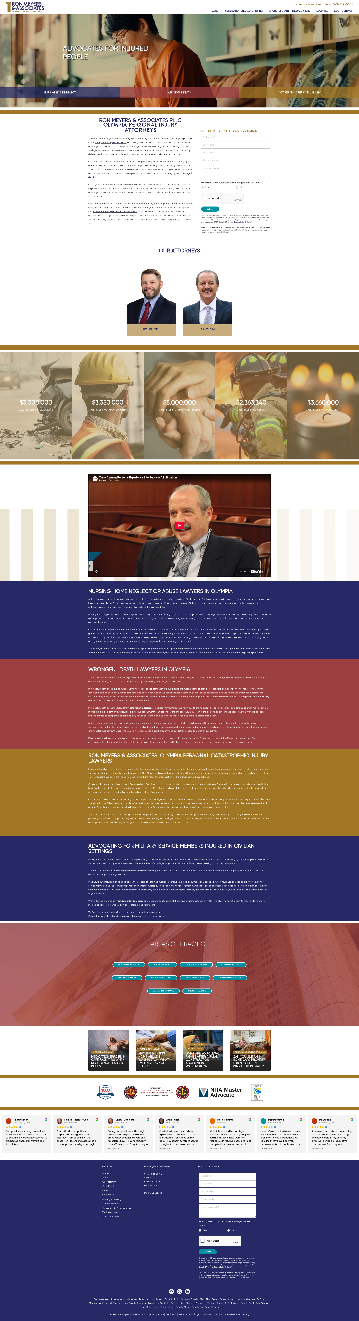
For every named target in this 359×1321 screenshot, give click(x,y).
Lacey (125, 1303)
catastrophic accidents (141, 708)
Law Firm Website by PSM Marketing (231, 1314)
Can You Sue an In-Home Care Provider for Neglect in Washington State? (249, 1061)
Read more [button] (113, 1148)
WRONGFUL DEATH (179, 92)
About (216, 11)
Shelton (116, 1303)
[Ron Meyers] (207, 293)
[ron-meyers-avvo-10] (105, 1092)
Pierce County (212, 1307)
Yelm (202, 1299)
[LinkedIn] (187, 1291)
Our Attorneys (109, 1182)
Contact (347, 11)
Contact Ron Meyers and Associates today (115, 212)
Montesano (95, 1303)
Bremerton (200, 1303)
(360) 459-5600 (342, 4)
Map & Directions (153, 1193)
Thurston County (159, 1307)
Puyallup (195, 1299)
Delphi (251, 1303)
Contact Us (108, 1195)
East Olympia (263, 1303)
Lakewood (153, 1303)
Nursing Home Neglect (113, 1200)
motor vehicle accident (134, 871)
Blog (336, 11)
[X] (179, 1291)
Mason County (191, 1307)
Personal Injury (300, 11)
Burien (220, 1303)
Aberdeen (251, 1299)
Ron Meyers (208, 329)
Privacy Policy (239, 222)
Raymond (107, 1303)
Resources (322, 11)
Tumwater (142, 1303)
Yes (207, 187)
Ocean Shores (227, 1299)
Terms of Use (184, 1314)
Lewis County (176, 1307)
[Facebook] (171, 1291)
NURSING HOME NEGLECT (60, 92)
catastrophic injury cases (130, 901)
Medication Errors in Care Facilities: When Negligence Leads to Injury (108, 1061)
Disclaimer (171, 1314)
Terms (249, 222)
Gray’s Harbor (178, 1303)
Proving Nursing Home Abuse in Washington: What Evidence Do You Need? (153, 1060)
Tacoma (211, 1303)
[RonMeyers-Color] (25, 7)
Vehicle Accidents (111, 1212)
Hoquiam (240, 1299)
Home (105, 1173)
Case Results (108, 1186)
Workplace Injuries (111, 1217)
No (241, 187)
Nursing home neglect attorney (244, 11)
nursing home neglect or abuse (110, 143)
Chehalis (190, 1303)
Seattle (132, 1303)
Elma (208, 1299)
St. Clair (228, 1303)
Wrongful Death (279, 11)
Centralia (164, 1303)
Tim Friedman (151, 329)
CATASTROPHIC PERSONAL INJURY (299, 92)
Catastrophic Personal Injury (116, 1208)
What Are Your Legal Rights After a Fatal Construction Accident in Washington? (202, 1060)
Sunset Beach (240, 1303)
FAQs (105, 1190)
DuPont (261, 1299)
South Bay (145, 1307)
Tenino (215, 1299)
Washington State (161, 1299)
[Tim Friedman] (151, 293)
